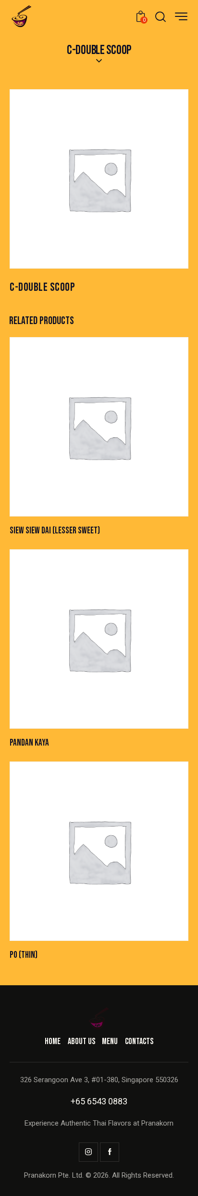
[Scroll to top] (180, 1178)
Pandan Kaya (29, 742)
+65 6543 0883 (99, 1101)
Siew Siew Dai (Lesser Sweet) (55, 530)
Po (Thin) (23, 955)
